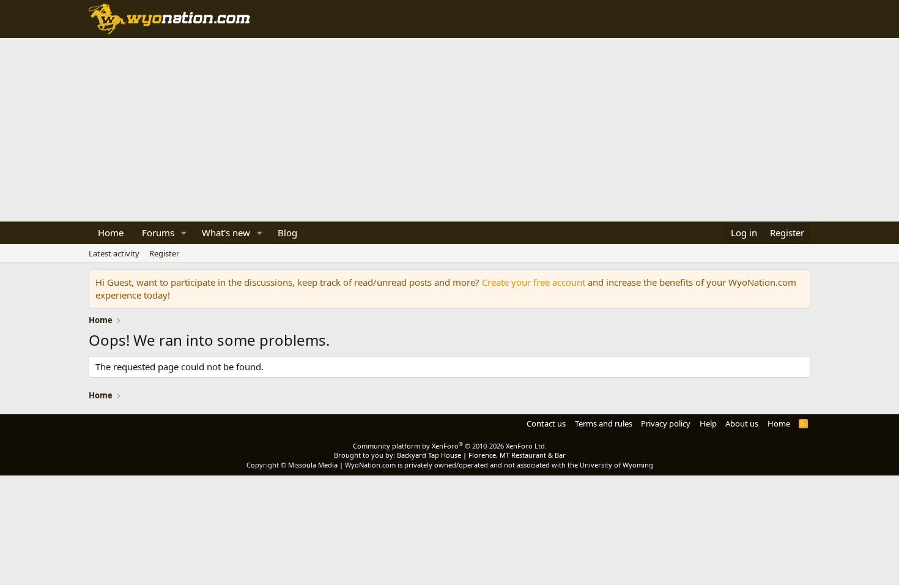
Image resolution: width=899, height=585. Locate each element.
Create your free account (533, 282)
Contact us (546, 423)
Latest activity (114, 253)
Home (111, 232)
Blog (287, 232)
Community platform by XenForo (450, 445)
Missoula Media (313, 464)
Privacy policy (665, 423)
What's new (226, 232)
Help (708, 423)
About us (741, 423)
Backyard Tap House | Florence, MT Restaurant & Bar (481, 455)
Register (164, 253)
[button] (184, 233)
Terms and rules (603, 423)
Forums (158, 232)
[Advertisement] (449, 129)
